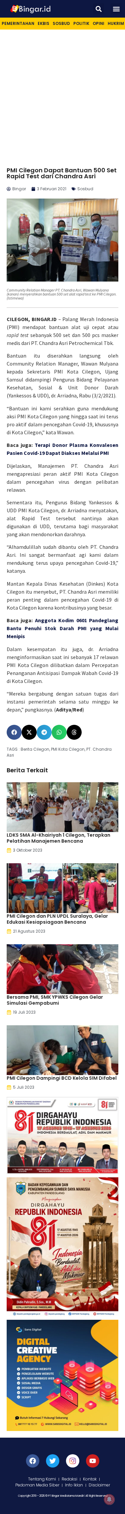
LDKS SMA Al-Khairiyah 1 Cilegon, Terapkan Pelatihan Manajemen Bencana (58, 838)
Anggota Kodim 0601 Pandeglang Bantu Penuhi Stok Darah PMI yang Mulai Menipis (62, 628)
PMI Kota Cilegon (68, 749)
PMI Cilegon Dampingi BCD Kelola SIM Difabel (62, 1078)
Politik (81, 23)
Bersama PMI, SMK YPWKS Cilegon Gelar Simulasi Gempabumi (55, 1000)
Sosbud (61, 23)
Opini (98, 23)
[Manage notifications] (109, 1499)
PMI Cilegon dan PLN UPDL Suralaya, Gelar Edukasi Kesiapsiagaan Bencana (57, 919)
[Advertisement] (62, 95)
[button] (98, 8)
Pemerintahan (18, 23)
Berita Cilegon (35, 749)
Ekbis (43, 23)
